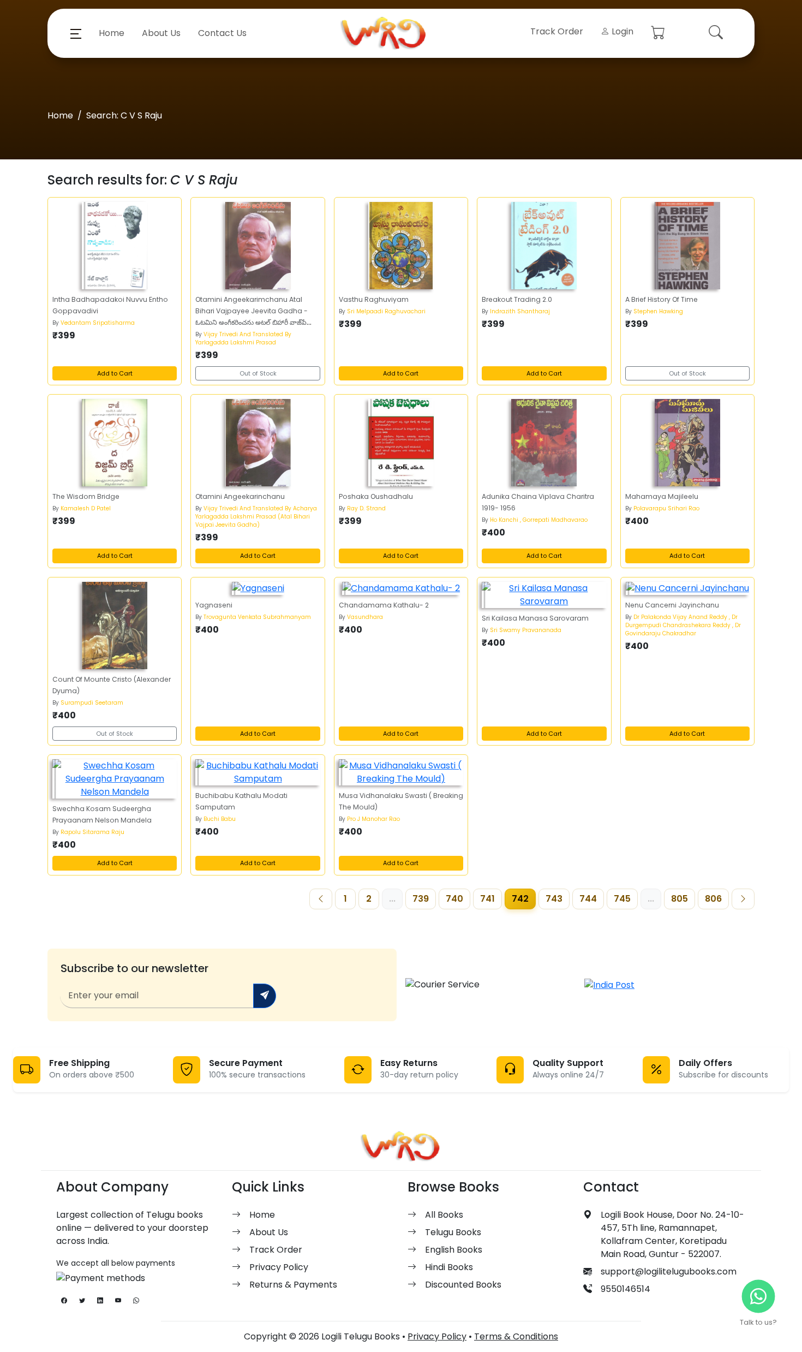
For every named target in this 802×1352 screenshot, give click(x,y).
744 (588, 898)
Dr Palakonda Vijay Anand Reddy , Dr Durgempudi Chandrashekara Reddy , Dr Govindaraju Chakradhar (683, 625)
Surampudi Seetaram (92, 703)
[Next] (743, 899)
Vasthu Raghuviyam (374, 299)
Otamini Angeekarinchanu (240, 496)
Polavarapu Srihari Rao (666, 508)
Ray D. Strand (366, 508)
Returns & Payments (293, 1284)
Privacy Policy (278, 1267)
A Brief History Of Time (661, 299)
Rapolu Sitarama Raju (92, 832)
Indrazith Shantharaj (520, 311)
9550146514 (625, 1289)
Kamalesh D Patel (86, 508)
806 (713, 898)
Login (621, 31)
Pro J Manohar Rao (373, 819)
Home (111, 33)
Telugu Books (453, 1232)
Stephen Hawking (658, 311)
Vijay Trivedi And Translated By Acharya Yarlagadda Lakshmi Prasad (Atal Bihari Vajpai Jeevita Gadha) (256, 516)
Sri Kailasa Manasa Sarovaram (535, 618)
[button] (76, 33)
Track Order (556, 31)
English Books (453, 1249)
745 (622, 898)
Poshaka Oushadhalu (376, 496)
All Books (444, 1214)
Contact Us (222, 33)
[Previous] (320, 899)
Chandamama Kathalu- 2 (384, 605)
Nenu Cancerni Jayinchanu (672, 605)
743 (554, 898)
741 (487, 898)
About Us (161, 33)
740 (454, 898)
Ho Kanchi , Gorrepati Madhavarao (539, 520)
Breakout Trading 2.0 (517, 299)
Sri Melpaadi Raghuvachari (386, 311)
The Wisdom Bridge (85, 496)
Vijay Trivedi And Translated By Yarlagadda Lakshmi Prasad (243, 338)
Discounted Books (463, 1284)
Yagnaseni (213, 605)
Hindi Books (449, 1267)
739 (420, 898)
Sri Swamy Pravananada (525, 630)
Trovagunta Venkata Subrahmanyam (257, 617)
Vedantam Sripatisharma (98, 323)
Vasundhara (365, 617)
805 (679, 898)
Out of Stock (258, 373)
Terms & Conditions (516, 1336)
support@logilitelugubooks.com (669, 1271)
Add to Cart (115, 373)
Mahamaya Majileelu (661, 496)
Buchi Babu (220, 819)
